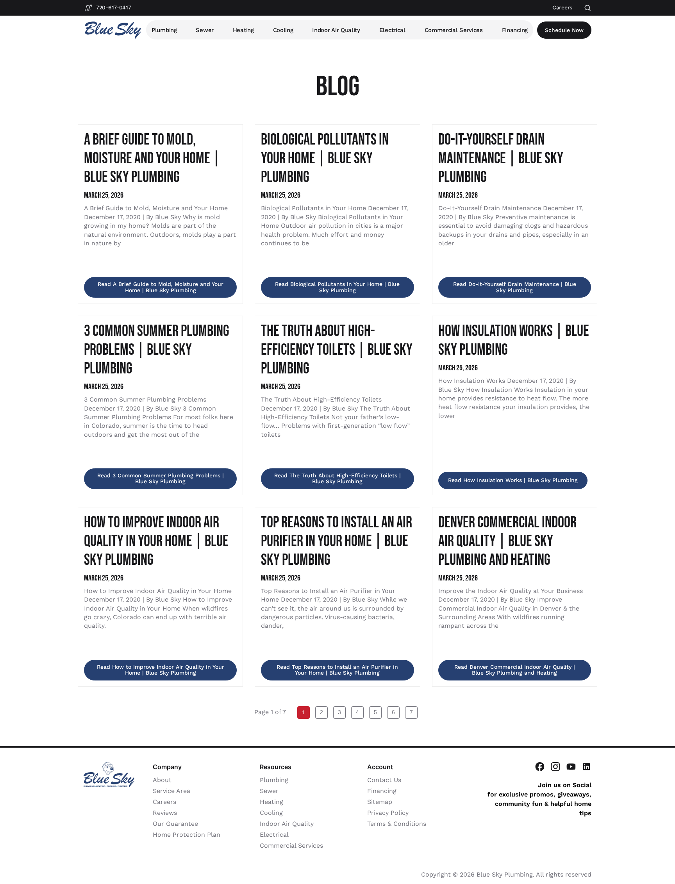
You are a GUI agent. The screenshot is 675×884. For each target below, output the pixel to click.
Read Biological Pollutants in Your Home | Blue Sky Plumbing (337, 287)
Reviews (165, 812)
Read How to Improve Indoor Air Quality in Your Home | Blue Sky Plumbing (160, 670)
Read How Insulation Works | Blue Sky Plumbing (513, 480)
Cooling (283, 30)
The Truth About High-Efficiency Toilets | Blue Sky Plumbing (336, 350)
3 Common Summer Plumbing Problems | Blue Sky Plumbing (156, 350)
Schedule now (564, 30)
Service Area (171, 791)
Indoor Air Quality (336, 30)
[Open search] (587, 8)
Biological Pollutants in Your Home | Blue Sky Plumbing (325, 158)
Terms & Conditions (396, 823)
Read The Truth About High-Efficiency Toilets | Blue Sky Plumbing (337, 478)
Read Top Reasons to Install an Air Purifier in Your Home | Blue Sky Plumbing (337, 670)
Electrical (392, 30)
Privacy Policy (388, 812)
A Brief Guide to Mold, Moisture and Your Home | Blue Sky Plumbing (152, 158)
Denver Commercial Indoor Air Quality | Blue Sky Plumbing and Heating (507, 541)
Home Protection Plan (186, 834)
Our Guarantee (175, 823)
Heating (243, 30)
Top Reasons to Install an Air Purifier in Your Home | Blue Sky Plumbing (336, 541)
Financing (515, 30)
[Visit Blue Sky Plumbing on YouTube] (571, 766)
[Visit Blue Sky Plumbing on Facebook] (540, 766)
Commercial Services (454, 30)
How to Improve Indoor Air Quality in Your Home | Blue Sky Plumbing (156, 541)
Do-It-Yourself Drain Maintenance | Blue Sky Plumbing (500, 158)
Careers (164, 801)
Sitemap (379, 801)
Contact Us (384, 780)
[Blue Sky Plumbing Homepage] (113, 30)
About (162, 780)
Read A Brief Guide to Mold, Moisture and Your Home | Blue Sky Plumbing (160, 287)
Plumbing (164, 30)
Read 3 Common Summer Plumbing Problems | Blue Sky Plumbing (160, 478)
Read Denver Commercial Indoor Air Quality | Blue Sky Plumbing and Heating (514, 670)
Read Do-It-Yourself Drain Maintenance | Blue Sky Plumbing (514, 287)
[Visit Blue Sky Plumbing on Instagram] (555, 766)
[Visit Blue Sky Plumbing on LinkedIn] (586, 766)
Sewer (205, 30)
